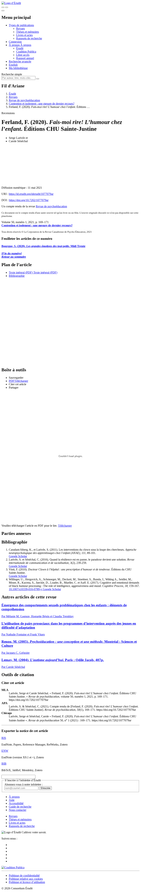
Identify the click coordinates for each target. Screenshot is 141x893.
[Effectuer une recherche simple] (2, 7)
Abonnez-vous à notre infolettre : (23, 784)
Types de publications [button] (21, 25)
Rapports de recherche (29, 38)
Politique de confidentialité (24, 875)
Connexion (15, 41)
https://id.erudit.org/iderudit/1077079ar (31, 193)
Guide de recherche (20, 806)
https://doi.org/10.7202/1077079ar (28, 200)
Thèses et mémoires (27, 31)
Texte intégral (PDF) (21, 272)
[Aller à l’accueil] (11, 3)
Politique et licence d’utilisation (27, 882)
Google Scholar (18, 556)
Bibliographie (17, 275)
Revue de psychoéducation (24, 100)
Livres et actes (24, 35)
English (13, 64)
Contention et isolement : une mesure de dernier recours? (41, 103)
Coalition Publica (26, 51)
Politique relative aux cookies (26, 878)
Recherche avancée (20, 61)
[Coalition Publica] (12, 867)
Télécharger (65, 525)
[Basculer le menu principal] (2, 10)
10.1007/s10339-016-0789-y (25, 589)
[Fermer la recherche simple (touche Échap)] (6, 7)
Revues (20, 28)
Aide (12, 800)
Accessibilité (16, 803)
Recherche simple (11, 74)
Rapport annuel (25, 58)
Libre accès (22, 54)
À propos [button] (14, 45)
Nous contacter (17, 809)
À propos (25, 45)
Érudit (19, 48)
